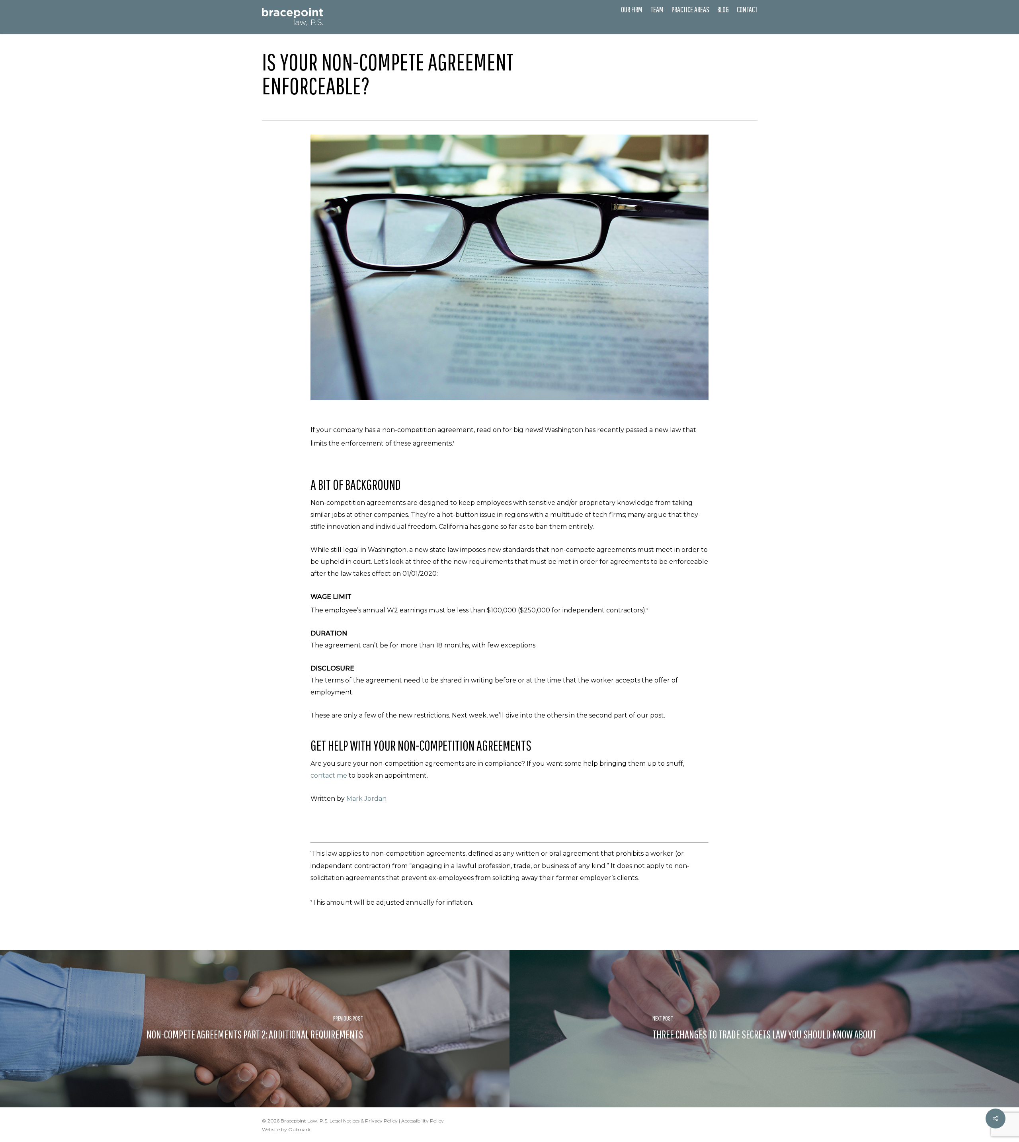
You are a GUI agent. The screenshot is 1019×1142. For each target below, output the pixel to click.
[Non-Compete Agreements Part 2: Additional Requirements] (255, 1028)
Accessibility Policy (422, 1121)
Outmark (299, 1129)
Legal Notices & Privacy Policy (364, 1121)
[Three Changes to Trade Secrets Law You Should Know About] (764, 1028)
